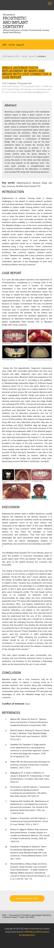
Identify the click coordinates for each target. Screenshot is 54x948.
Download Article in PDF (27, 898)
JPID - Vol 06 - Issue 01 (25, 56)
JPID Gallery (7, 56)
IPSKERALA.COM (31, 932)
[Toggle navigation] (50, 3)
